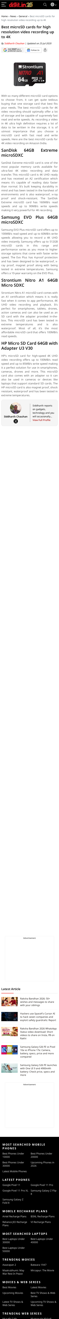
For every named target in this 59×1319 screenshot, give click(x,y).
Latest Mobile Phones (14, 1171)
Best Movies (9, 1287)
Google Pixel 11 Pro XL (15, 1190)
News (13, 16)
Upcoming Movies (12, 1292)
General (23, 16)
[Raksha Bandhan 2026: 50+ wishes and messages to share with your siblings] (9, 1001)
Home (4, 16)
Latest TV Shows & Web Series (12, 1303)
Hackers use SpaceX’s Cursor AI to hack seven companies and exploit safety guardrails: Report (38, 1017)
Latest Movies (38, 1287)
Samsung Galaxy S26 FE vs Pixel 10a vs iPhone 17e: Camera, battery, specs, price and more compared (37, 1051)
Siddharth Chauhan (14, 43)
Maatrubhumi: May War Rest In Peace (13, 1272)
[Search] (45, 4)
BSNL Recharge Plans (43, 1216)
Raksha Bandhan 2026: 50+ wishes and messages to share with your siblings (37, 1002)
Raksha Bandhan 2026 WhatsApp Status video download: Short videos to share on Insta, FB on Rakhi (38, 1033)
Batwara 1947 (39, 1264)
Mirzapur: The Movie (42, 1270)
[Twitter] (16, 421)
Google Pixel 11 (11, 1185)
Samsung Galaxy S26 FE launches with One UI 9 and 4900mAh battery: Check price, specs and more (38, 1069)
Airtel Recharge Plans (14, 1216)
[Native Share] (45, 50)
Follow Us (35, 50)
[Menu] (4, 4)
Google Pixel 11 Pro (42, 1185)
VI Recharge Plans (41, 1222)
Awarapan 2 (9, 1264)
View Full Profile (41, 420)
